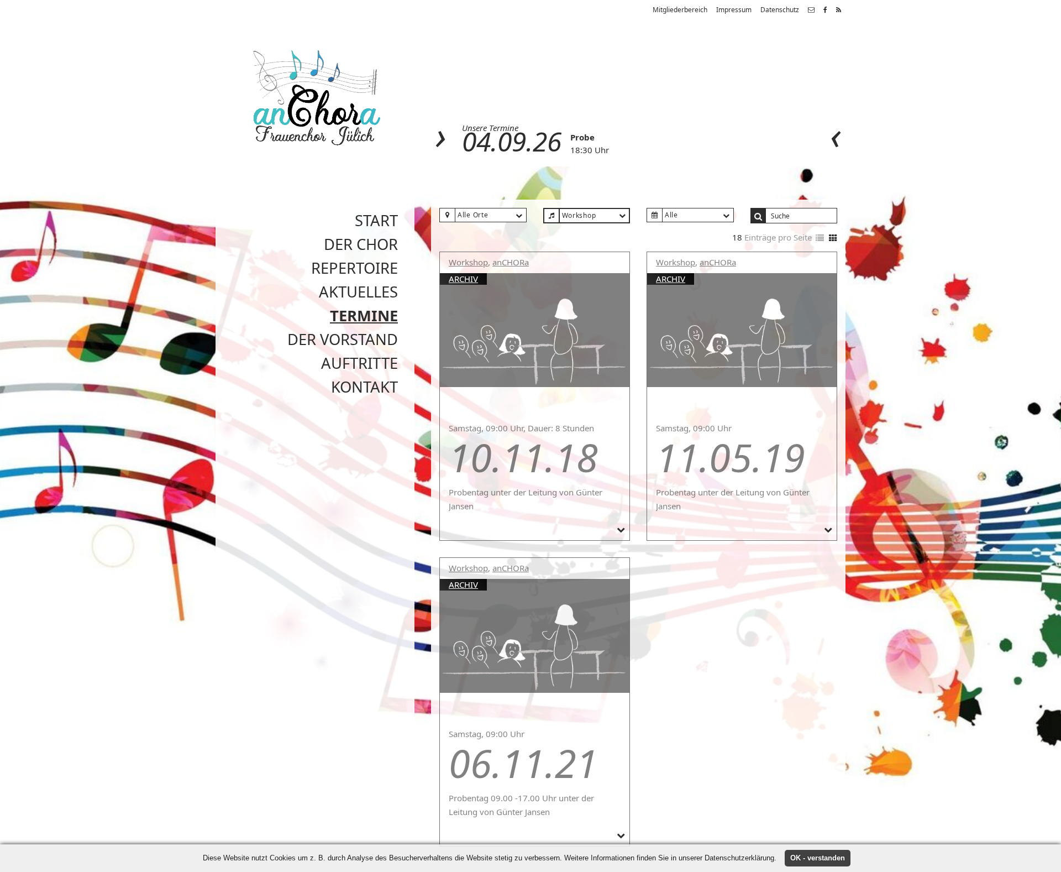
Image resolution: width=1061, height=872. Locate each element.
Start (376, 220)
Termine (364, 315)
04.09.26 (511, 141)
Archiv (463, 278)
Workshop (468, 262)
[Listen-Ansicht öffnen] (820, 238)
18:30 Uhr (589, 149)
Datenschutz (779, 9)
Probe (582, 137)
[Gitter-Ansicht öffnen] (833, 238)
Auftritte (359, 363)
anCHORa (510, 262)
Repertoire (354, 268)
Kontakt (364, 387)
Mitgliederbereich (680, 9)
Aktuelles (358, 291)
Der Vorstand (342, 339)
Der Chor (361, 244)
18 (737, 237)
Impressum (734, 9)
